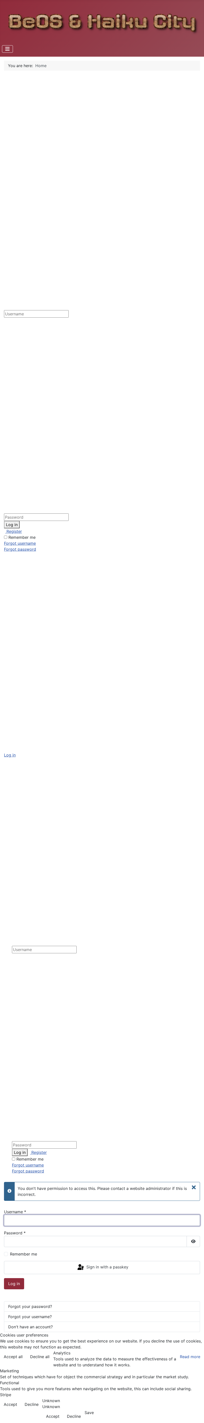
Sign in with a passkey (106, 1267)
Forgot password (20, 549)
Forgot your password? (30, 1306)
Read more (190, 1356)
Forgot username (20, 543)
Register (13, 531)
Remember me (22, 537)
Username (15, 1211)
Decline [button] (32, 1404)
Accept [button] (10, 1404)
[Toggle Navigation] (7, 49)
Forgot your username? (30, 1316)
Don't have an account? (30, 1326)
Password (15, 1232)
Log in (12, 524)
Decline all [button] (40, 1356)
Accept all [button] (13, 1356)
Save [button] (89, 1412)
